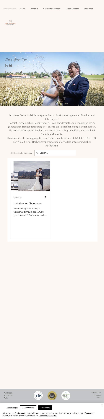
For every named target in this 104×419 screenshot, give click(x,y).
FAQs (6, 398)
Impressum (97, 395)
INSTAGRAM (8, 395)
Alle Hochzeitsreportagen (21, 153)
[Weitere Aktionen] (46, 197)
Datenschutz (96, 392)
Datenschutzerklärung (48, 415)
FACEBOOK (8, 393)
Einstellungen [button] (12, 407)
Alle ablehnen (28, 407)
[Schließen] (101, 405)
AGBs (99, 397)
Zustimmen (45, 407)
